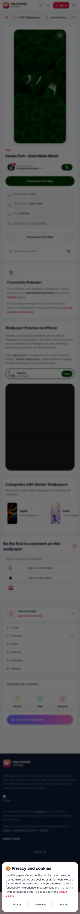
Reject (63, 904)
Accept (16, 904)
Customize (40, 904)
